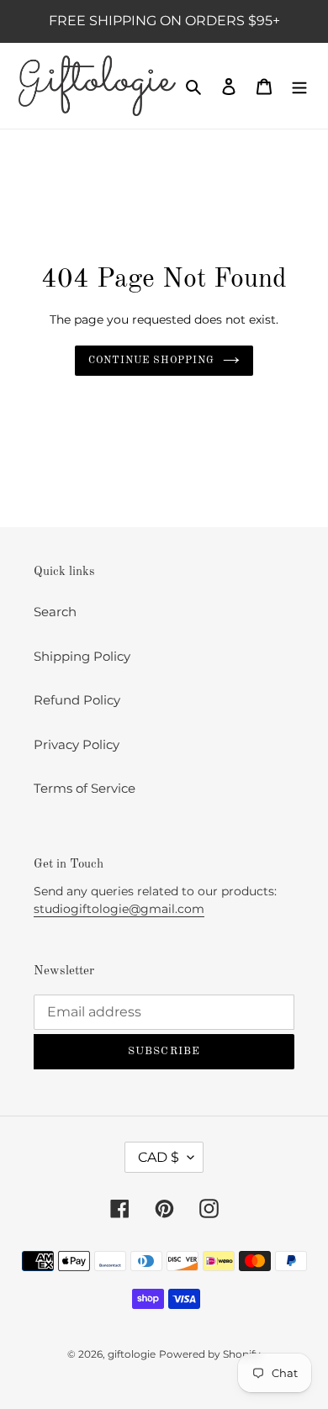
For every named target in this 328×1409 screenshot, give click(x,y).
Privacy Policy (76, 744)
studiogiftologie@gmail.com (119, 908)
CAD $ (158, 1157)
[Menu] (299, 86)
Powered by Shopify (210, 1354)
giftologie (132, 1354)
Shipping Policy (82, 656)
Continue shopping (151, 361)
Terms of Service (84, 788)
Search (55, 612)
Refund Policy (77, 700)
